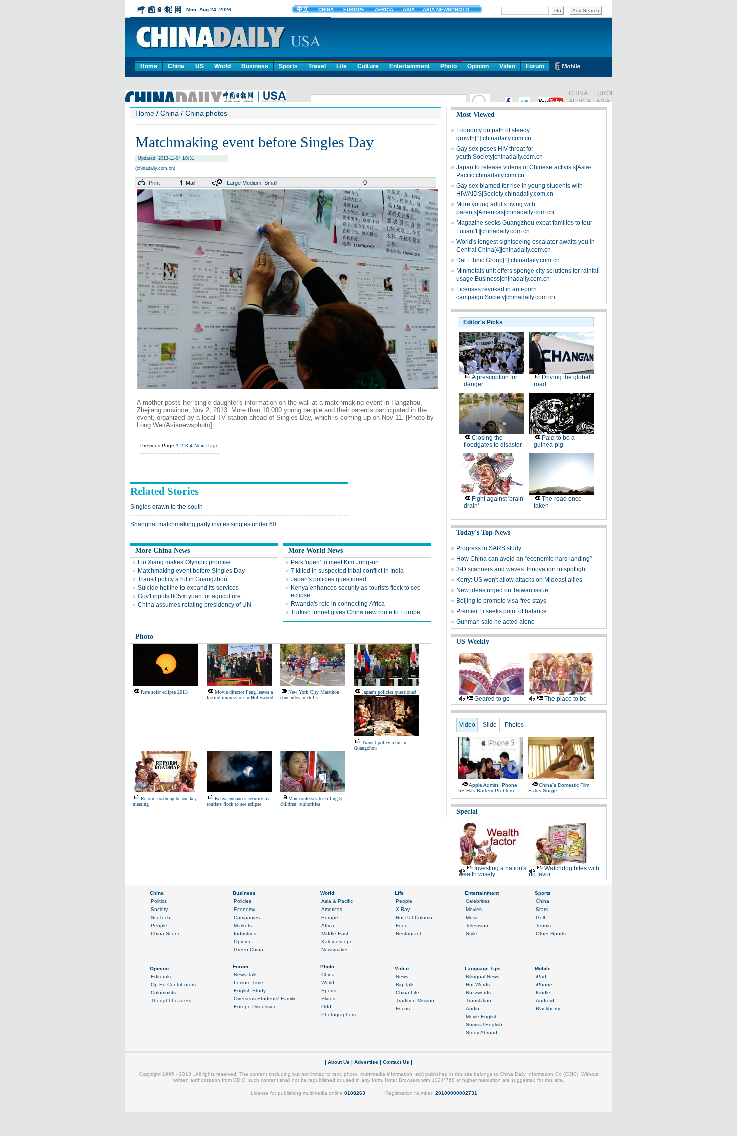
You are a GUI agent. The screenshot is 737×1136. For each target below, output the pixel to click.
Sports (288, 66)
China (176, 66)
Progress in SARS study (488, 548)
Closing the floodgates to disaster (493, 441)
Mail (190, 183)
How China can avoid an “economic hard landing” (524, 558)
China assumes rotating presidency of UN (194, 604)
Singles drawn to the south (166, 506)
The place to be (565, 698)
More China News (162, 550)
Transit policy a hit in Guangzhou (182, 579)
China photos (206, 113)
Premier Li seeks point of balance (501, 611)
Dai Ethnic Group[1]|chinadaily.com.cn (508, 260)
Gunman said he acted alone (495, 621)
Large (234, 183)
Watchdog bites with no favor (564, 871)
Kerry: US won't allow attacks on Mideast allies (519, 579)
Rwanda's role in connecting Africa (338, 603)
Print (154, 183)
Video (507, 66)
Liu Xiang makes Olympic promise (184, 562)
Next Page (206, 445)
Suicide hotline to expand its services (188, 587)
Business (254, 66)
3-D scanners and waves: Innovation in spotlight (521, 569)
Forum (535, 66)
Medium (251, 183)
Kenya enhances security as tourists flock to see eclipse (238, 801)
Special (467, 811)
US (199, 66)
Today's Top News (483, 532)
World (222, 66)
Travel (317, 66)
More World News (315, 550)
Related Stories (164, 491)
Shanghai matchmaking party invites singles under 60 (203, 524)
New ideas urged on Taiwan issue (502, 590)
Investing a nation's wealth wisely (492, 871)
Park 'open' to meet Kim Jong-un (335, 562)
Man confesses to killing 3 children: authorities (311, 801)
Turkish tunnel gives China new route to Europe (355, 612)
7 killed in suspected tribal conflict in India (347, 570)
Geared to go (492, 698)
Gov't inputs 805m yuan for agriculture (189, 596)
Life (341, 66)
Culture (368, 66)
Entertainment (409, 66)
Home (148, 66)
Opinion (478, 66)
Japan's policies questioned (328, 579)
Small (270, 183)
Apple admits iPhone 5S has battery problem (487, 787)
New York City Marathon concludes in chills (309, 694)
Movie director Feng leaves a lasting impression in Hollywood (240, 694)
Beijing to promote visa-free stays (501, 600)
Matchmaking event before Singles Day (191, 570)
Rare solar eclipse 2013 (164, 692)
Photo (448, 66)
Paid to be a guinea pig (554, 441)
